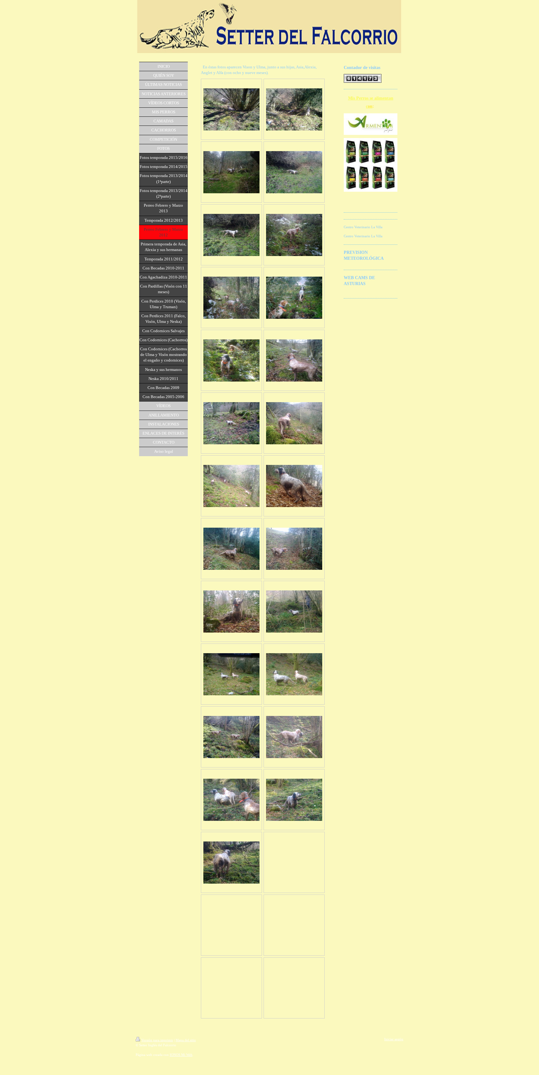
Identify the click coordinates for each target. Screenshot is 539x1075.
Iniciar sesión (393, 1039)
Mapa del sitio (186, 1040)
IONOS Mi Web (181, 1055)
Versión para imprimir (157, 1040)
